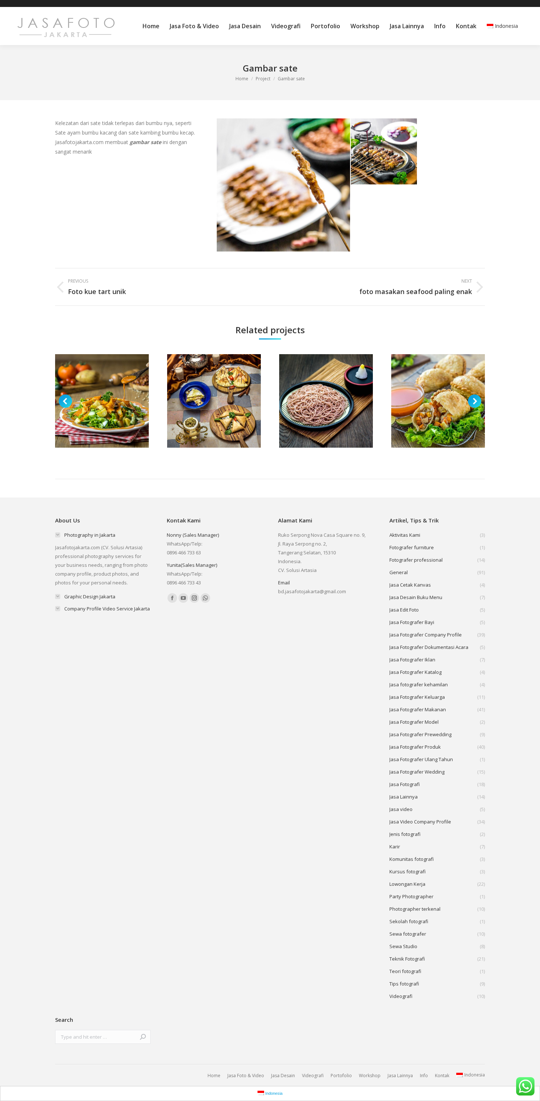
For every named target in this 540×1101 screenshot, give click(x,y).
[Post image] (102, 401)
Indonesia (506, 25)
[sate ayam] (284, 185)
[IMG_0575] (384, 151)
